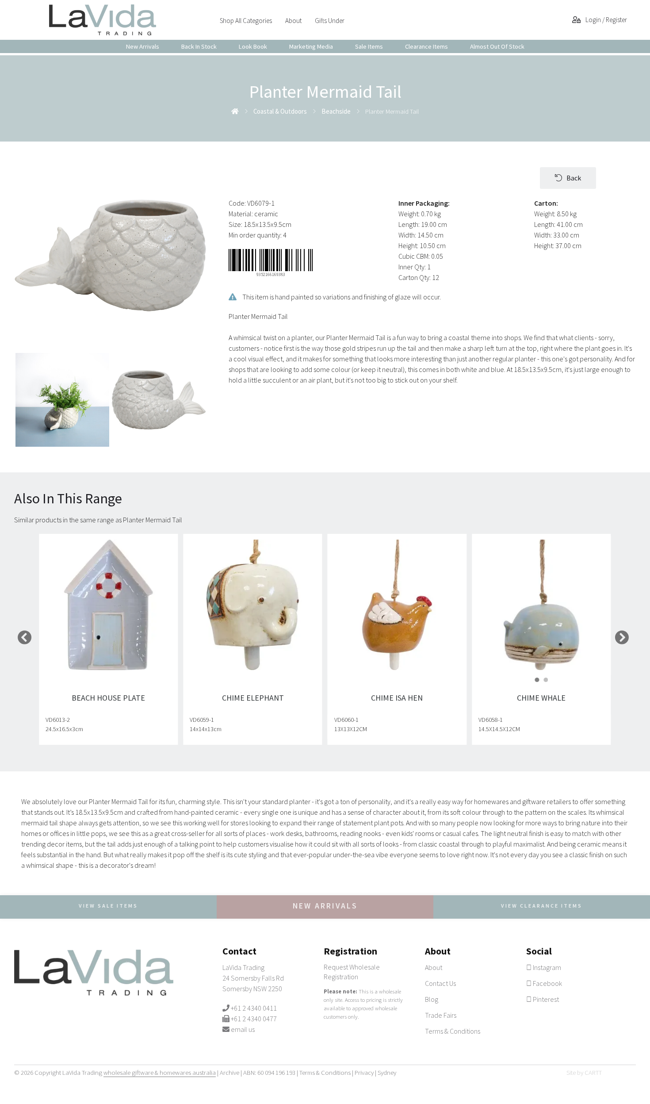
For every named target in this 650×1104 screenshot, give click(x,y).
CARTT (593, 1072)
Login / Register (605, 19)
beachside (336, 111)
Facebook (546, 983)
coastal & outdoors (280, 111)
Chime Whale (541, 698)
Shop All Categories (246, 20)
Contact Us (440, 983)
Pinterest (545, 999)
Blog (431, 999)
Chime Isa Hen (397, 698)
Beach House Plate (108, 698)
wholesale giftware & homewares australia (159, 1072)
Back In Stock (199, 46)
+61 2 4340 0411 (254, 1008)
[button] (537, 680)
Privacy (364, 1072)
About (293, 20)
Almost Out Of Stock (497, 46)
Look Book (253, 46)
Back (573, 177)
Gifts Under (329, 20)
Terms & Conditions (452, 1031)
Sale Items (369, 46)
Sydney (387, 1072)
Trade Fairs (440, 1015)
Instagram (546, 967)
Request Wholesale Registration (352, 971)
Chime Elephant (253, 698)
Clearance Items (426, 46)
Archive (229, 1072)
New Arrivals (142, 46)
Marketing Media (311, 46)
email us (243, 1029)
